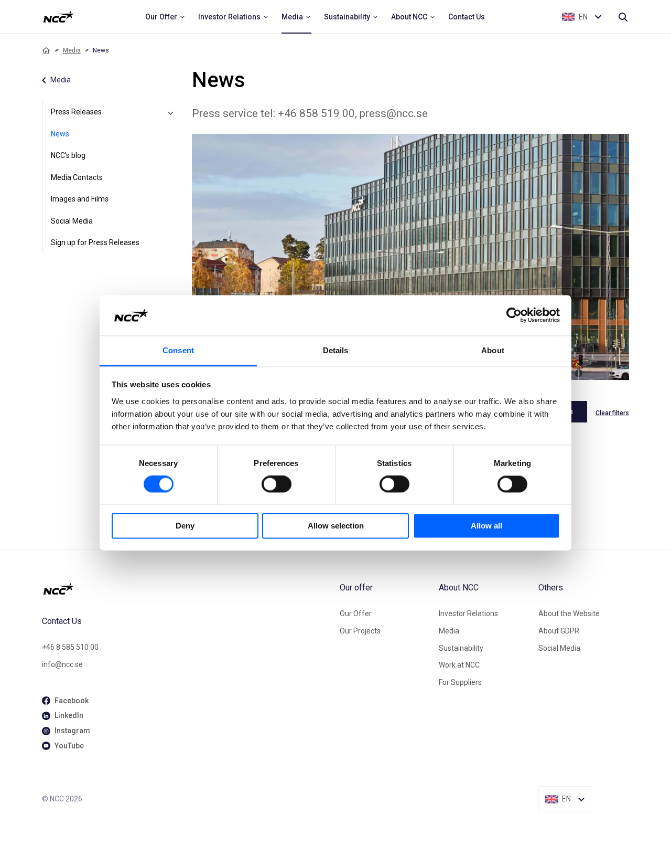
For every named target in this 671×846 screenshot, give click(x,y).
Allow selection (336, 525)
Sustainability (461, 648)
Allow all (486, 525)
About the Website (569, 613)
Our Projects (360, 631)
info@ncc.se (62, 664)
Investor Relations (468, 613)
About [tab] (492, 350)
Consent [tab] (178, 350)
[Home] (46, 50)
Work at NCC (459, 665)
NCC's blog (68, 155)
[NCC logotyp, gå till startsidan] (186, 589)
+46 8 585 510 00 (70, 647)
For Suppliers (460, 682)
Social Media (72, 221)
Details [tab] (336, 350)
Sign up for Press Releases (95, 242)
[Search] (622, 17)
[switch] (276, 484)
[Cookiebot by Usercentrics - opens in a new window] (514, 315)
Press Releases (76, 112)
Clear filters (612, 413)
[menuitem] (165, 17)
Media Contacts (77, 177)
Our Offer (356, 613)
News (60, 134)
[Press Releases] (171, 112)
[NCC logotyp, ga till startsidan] (58, 16)
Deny (185, 525)
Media (72, 50)
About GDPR (558, 631)
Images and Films (80, 199)
